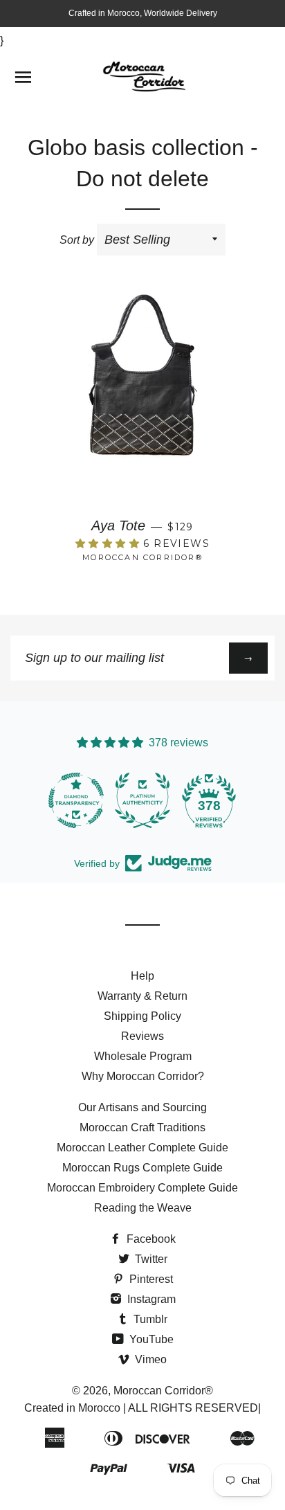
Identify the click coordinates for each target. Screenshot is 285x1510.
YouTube (150, 1339)
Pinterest (150, 1279)
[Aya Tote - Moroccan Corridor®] (142, 398)
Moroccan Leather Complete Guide (142, 1147)
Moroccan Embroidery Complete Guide (142, 1188)
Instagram (150, 1299)
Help (142, 976)
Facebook (150, 1239)
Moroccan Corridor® (163, 1390)
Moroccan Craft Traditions (142, 1127)
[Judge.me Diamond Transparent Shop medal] (76, 800)
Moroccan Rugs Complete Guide (142, 1168)
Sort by (76, 240)
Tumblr (149, 1319)
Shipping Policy (142, 1016)
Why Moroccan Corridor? (143, 1076)
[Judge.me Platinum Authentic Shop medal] (142, 800)
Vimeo (149, 1359)
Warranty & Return (142, 996)
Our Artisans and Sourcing (142, 1107)
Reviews (142, 1036)
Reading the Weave (143, 1208)
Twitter (149, 1259)
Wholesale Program (143, 1056)
